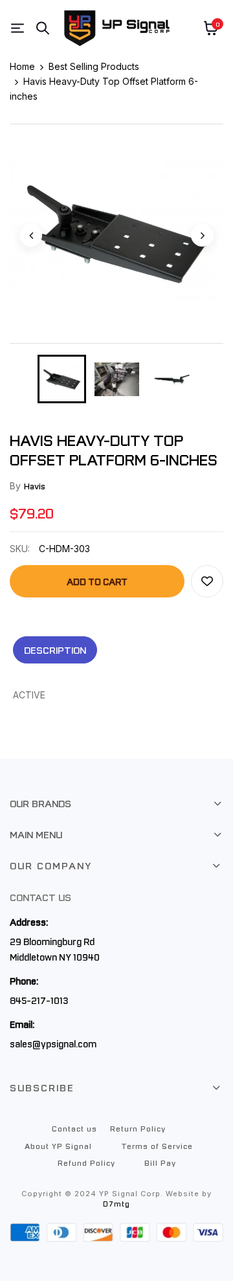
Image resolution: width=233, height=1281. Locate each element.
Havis (34, 485)
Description (55, 650)
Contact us (74, 1128)
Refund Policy (86, 1162)
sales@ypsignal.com (53, 1043)
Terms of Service (157, 1145)
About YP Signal (58, 1145)
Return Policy (138, 1128)
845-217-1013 (39, 1000)
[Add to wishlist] (207, 581)
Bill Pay (160, 1162)
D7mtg (116, 1203)
